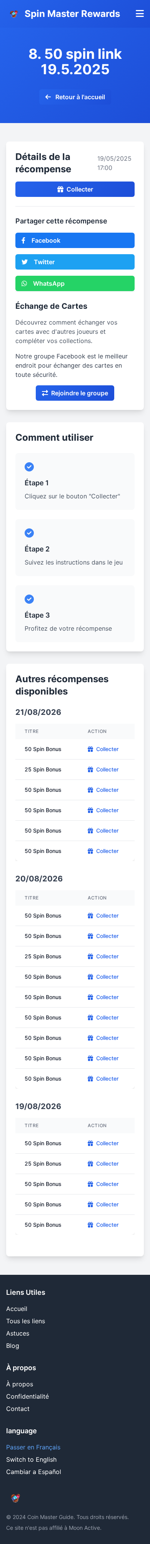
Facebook (46, 240)
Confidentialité (27, 1396)
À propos (19, 1384)
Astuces (17, 1333)
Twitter (44, 262)
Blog (12, 1345)
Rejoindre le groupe (79, 393)
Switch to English (31, 1459)
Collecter (80, 189)
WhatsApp (49, 283)
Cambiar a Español (33, 1472)
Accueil (16, 1308)
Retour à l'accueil (79, 97)
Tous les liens (25, 1321)
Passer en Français (33, 1447)
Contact (18, 1408)
